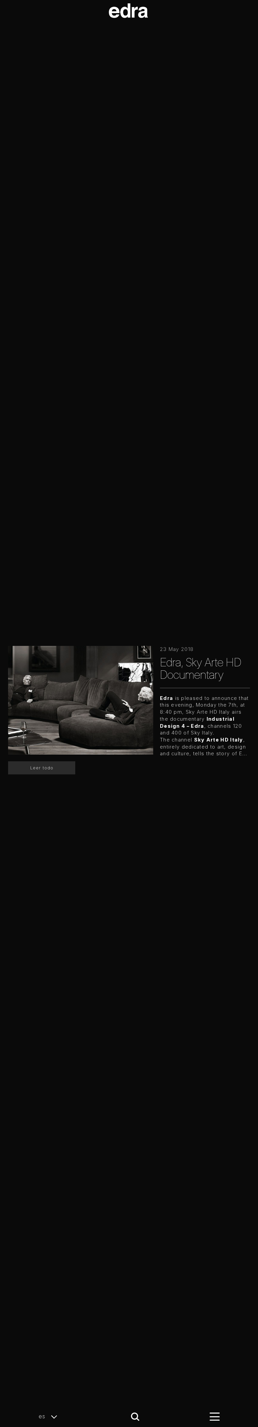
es (43, 1416)
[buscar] (135, 1417)
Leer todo (41, 767)
